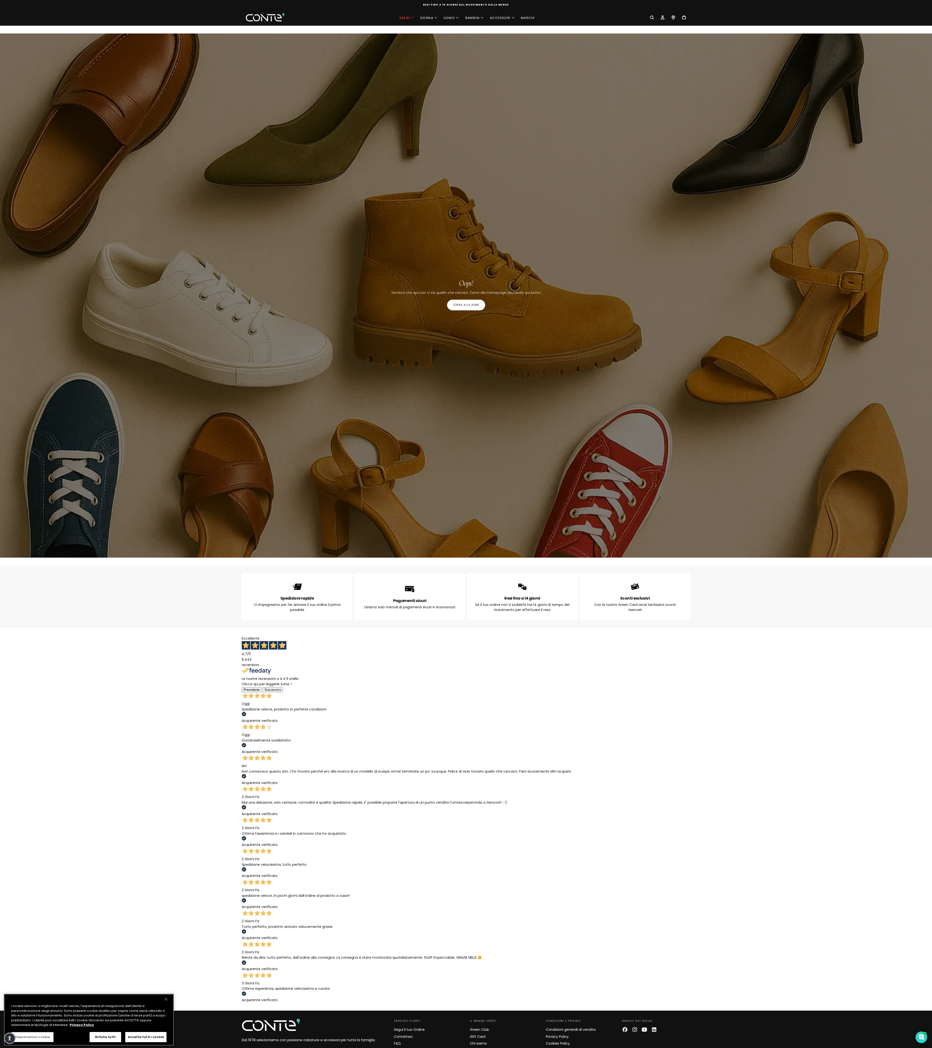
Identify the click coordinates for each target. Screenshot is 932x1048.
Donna (426, 18)
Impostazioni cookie (32, 1037)
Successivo (273, 690)
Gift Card (477, 1036)
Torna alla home (466, 305)
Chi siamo (478, 1043)
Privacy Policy (557, 1036)
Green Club (479, 1029)
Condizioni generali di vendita (571, 1029)
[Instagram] (635, 1029)
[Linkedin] (654, 1029)
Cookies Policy (558, 1043)
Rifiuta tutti (105, 1037)
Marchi (528, 18)
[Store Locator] (673, 18)
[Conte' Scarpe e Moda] (271, 1025)
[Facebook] (625, 1029)
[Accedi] (662, 18)
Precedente (252, 690)
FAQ (397, 1043)
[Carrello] (684, 18)
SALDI (404, 18)
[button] (651, 18)
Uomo (449, 18)
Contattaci (403, 1036)
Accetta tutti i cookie (146, 1037)
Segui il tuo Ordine (409, 1029)
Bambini (472, 18)
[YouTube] (644, 1029)
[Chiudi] (166, 999)
